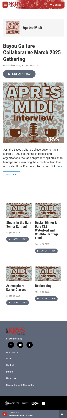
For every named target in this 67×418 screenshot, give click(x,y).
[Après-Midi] (12, 27)
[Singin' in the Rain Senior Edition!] (19, 210)
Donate (57, 4)
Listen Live (11, 378)
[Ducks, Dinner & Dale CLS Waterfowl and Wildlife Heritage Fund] (48, 210)
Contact (10, 365)
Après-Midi (32, 27)
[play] (5, 414)
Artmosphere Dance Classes (16, 288)
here (59, 166)
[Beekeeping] (48, 273)
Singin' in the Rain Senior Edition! (18, 224)
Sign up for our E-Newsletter (20, 385)
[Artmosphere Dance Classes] (19, 273)
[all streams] (63, 414)
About (9, 358)
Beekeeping (43, 286)
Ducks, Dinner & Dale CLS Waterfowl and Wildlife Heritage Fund (47, 230)
